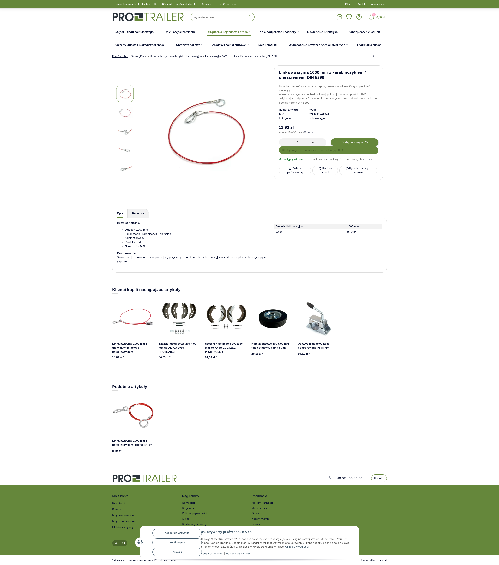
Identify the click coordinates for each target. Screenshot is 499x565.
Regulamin (188, 508)
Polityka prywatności (238, 553)
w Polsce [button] (367, 159)
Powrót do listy (120, 56)
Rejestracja (119, 503)
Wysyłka (308, 132)
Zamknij (177, 551)
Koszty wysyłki (260, 518)
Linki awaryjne (317, 118)
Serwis (256, 524)
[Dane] (339, 17)
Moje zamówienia (123, 515)
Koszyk (116, 509)
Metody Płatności (262, 502)
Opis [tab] (120, 213)
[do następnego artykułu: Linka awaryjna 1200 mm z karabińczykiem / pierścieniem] (382, 56)
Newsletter (188, 502)
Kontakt (361, 4)
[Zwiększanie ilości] (322, 142)
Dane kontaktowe (212, 553)
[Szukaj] (250, 17)
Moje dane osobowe (124, 521)
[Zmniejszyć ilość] (283, 142)
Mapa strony (259, 508)
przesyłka (170, 560)
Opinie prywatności (297, 546)
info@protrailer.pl (185, 4)
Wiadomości (378, 4)
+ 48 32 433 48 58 (226, 4)
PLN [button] (347, 4)
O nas (185, 518)
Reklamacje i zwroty (194, 524)
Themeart (381, 560)
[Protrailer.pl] (148, 17)
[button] (349, 17)
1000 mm (353, 226)
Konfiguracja (177, 542)
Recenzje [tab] (138, 213)
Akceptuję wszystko (177, 532)
